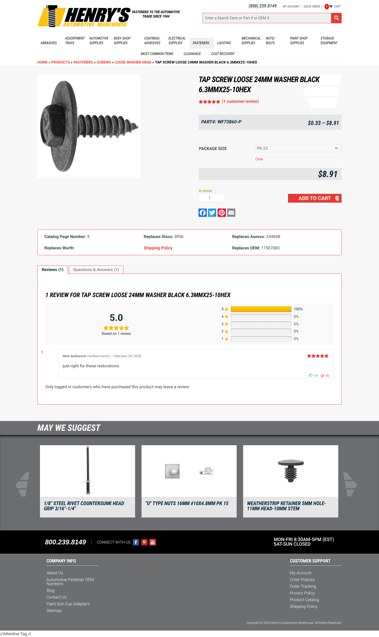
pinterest (144, 542)
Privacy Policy (302, 593)
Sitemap (53, 610)
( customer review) (240, 101)
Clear (259, 159)
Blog (50, 590)
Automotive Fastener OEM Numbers (70, 581)
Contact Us (56, 597)
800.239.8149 (65, 542)
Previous (25, 484)
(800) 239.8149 (263, 6)
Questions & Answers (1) (96, 269)
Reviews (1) (52, 269)
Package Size (213, 148)
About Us (54, 572)
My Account (291, 6)
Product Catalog (304, 599)
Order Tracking (303, 586)
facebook (136, 542)
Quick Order (312, 6)
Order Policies (302, 579)
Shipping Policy (303, 606)
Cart (333, 6)
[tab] (52, 270)
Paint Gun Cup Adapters (67, 603)
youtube (153, 542)
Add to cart (315, 198)
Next (353, 484)
